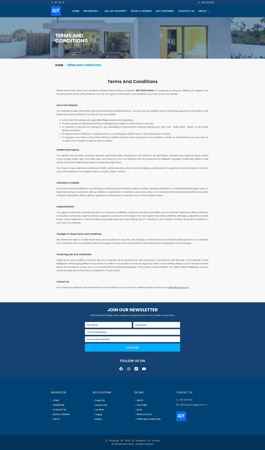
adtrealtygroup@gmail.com (193, 404)
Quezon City (101, 405)
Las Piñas (99, 409)
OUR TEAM (142, 405)
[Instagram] (128, 368)
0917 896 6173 (185, 400)
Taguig (98, 414)
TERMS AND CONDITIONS (149, 419)
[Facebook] (121, 368)
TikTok (127, 440)
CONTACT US (186, 11)
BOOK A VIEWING (141, 11)
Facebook (114, 440)
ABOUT (202, 11)
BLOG (139, 409)
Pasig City (100, 400)
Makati (98, 419)
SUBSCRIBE (132, 347)
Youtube (155, 440)
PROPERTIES (91, 11)
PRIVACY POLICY (144, 414)
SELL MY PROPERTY (116, 11)
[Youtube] (144, 368)
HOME (75, 11)
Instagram (141, 440)
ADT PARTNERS (165, 11)
